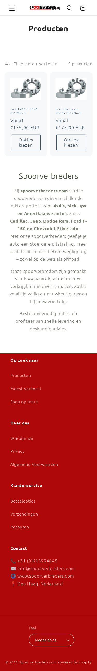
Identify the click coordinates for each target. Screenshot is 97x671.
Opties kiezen (26, 142)
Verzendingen (24, 514)
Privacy (17, 451)
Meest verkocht (26, 388)
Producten (20, 375)
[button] (12, 8)
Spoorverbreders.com (37, 662)
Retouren (19, 527)
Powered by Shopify (75, 662)
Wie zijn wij (21, 438)
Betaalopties (22, 501)
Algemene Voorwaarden (34, 464)
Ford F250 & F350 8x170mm (24, 111)
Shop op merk (24, 401)
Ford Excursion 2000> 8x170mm (68, 111)
